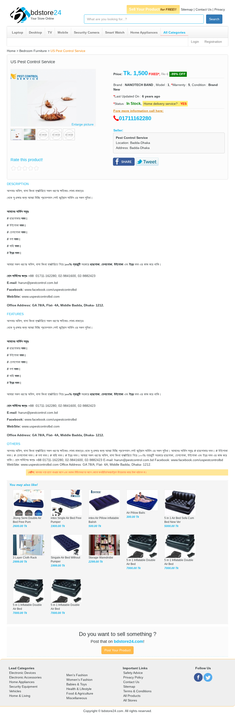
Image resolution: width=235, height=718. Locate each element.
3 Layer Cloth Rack (25, 557)
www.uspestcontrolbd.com (41, 296)
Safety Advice (133, 673)
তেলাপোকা (15, 232)
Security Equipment (23, 686)
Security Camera (86, 32)
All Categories (174, 32)
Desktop (35, 32)
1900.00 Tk (58, 526)
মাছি (12, 246)
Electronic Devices (22, 673)
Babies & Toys (76, 684)
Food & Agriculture (79, 693)
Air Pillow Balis (135, 512)
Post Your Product (117, 650)
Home (11, 51)
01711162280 (135, 118)
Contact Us (204, 9)
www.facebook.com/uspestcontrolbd (51, 289)
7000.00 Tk (133, 568)
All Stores (130, 700)
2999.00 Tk (20, 561)
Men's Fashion (77, 675)
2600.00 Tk (20, 526)
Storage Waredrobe (101, 557)
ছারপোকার (15, 218)
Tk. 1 (164, 74)
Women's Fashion (79, 679)
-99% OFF (178, 74)
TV (50, 32)
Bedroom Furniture (33, 51)
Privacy (219, 9)
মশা (11, 239)
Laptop (17, 32)
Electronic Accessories (25, 677)
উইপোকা (14, 225)
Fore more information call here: (138, 111)
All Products (131, 696)
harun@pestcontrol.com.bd (38, 283)
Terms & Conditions (137, 691)
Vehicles (15, 691)
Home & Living (19, 696)
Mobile (63, 32)
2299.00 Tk (96, 561)
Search (214, 19)
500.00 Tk (95, 526)
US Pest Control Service (67, 51)
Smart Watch (115, 32)
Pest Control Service (132, 138)
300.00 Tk (132, 517)
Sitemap (187, 9)
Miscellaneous (76, 698)
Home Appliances (144, 32)
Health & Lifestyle (79, 689)
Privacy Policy (133, 677)
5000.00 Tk (171, 526)
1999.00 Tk (58, 565)
